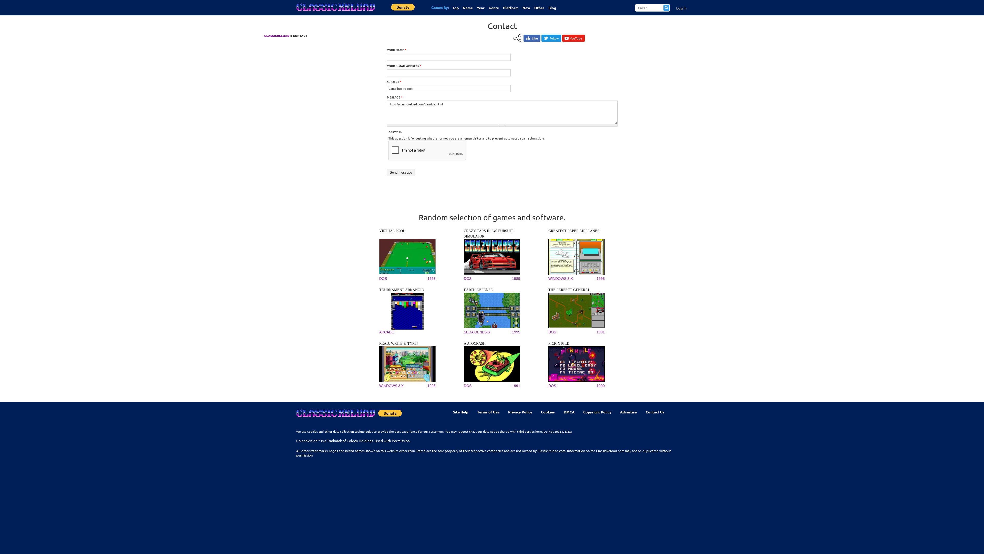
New (526, 7)
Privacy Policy (520, 412)
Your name (396, 50)
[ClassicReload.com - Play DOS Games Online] (335, 12)
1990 (601, 386)
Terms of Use (488, 412)
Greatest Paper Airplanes (573, 231)
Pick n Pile (558, 343)
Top (455, 7)
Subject (394, 82)
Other (539, 7)
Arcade (386, 332)
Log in (681, 8)
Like (535, 38)
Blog (552, 7)
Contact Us (655, 412)
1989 (516, 278)
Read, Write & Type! (398, 343)
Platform (510, 7)
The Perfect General (569, 290)
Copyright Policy (597, 412)
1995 (431, 278)
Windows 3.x (560, 278)
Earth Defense (478, 290)
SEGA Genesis (477, 332)
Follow (554, 38)
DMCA (569, 412)
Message (395, 97)
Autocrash (475, 343)
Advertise (628, 412)
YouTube (576, 38)
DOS (383, 278)
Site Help (460, 412)
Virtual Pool (392, 231)
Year (481, 7)
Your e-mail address (404, 66)
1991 (601, 332)
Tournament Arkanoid (401, 290)
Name (468, 7)
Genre (494, 7)
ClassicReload (277, 36)
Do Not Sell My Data (558, 431)
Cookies (548, 412)
